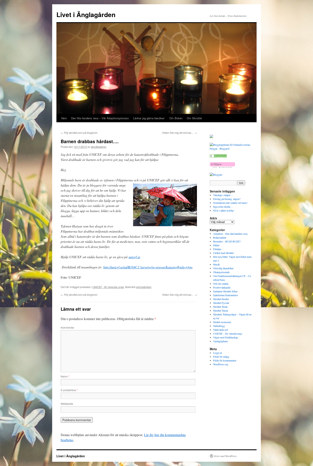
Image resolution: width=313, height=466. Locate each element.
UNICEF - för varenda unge (108, 287)
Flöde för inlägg (221, 356)
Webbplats (67, 403)
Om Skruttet (194, 118)
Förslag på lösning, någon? (226, 199)
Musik (216, 264)
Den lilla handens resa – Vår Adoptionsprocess (100, 118)
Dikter (216, 245)
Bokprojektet (219, 237)
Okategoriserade (221, 272)
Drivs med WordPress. (225, 456)
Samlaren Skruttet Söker (225, 291)
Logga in (217, 352)
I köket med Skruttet (223, 253)
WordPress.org (220, 364)
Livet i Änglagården (85, 14)
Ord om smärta (220, 283)
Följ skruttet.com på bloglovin (79, 132)
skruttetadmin (98, 147)
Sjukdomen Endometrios (225, 295)
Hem (64, 118)
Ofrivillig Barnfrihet (223, 268)
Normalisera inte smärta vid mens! (230, 202)
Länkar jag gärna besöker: (149, 118)
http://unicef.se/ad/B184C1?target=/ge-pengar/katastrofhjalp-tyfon (147, 267)
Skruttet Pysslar (221, 302)
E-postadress (69, 390)
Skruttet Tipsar (220, 310)
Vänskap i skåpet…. (223, 195)
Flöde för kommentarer (224, 360)
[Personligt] (218, 156)
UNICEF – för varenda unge (227, 333)
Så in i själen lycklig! (223, 210)
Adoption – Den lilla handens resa (230, 233)
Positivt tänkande (221, 287)
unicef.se (134, 257)
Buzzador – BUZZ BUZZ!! (227, 241)
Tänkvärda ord (220, 329)
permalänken (143, 287)
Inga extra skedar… (223, 206)
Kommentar (67, 327)
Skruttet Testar (220, 306)
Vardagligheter (220, 341)
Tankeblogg (219, 326)
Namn (65, 376)
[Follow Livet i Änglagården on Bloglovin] (222, 167)
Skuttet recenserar (222, 322)
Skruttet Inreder (221, 299)
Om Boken (175, 118)
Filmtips (217, 249)
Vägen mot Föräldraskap (225, 337)
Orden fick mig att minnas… (179, 132)
